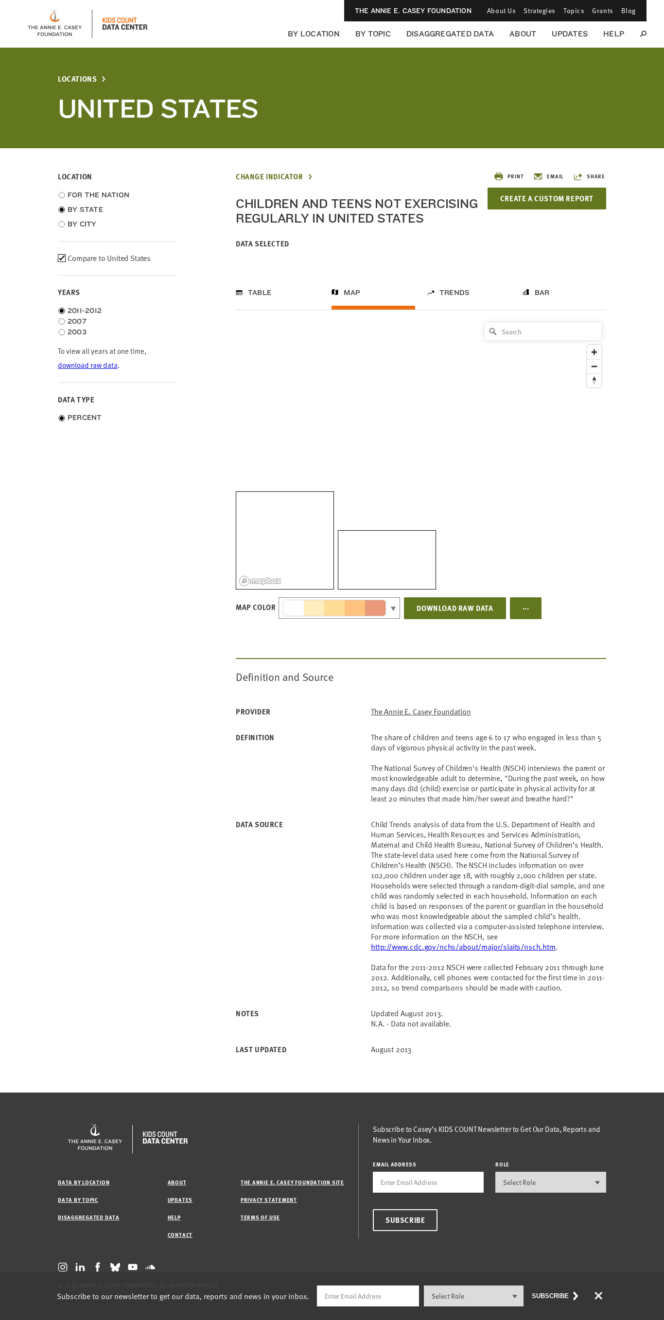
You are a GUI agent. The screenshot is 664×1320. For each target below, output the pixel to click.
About (522, 33)
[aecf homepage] (54, 23)
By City (82, 224)
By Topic (373, 33)
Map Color (256, 607)
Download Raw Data (455, 608)
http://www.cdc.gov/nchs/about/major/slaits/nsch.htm (463, 947)
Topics (573, 10)
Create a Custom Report (547, 198)
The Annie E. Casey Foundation (413, 11)
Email (555, 176)
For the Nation (98, 195)
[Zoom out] (594, 366)
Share (596, 176)
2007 (77, 321)
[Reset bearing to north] (594, 380)
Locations (77, 79)
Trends (454, 292)
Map (352, 292)
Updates (570, 33)
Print (515, 176)
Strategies (540, 10)
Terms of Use (260, 1217)
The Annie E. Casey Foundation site (292, 1182)
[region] (421, 454)
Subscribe (405, 1220)
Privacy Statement (269, 1199)
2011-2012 (85, 310)
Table (259, 292)
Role (502, 1164)
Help (613, 33)
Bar (542, 292)
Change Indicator (269, 177)
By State (85, 209)
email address (395, 1164)
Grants (602, 10)
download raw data (88, 365)
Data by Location (83, 1182)
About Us (501, 10)
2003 (77, 332)
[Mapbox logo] (260, 581)
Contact (180, 1234)
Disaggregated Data (450, 33)
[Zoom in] (594, 352)
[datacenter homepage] (124, 24)
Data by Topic (78, 1199)
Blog (628, 10)
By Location (314, 33)
